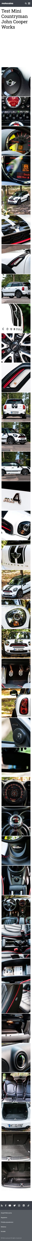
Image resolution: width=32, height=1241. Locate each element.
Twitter (14, 1205)
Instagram (19, 1206)
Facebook (5, 1205)
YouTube (10, 1205)
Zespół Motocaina (6, 1213)
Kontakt (3, 1231)
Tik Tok (28, 1205)
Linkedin (24, 1205)
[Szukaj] (26, 3)
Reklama (3, 1227)
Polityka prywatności (7, 1222)
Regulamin (4, 1217)
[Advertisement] (16, 48)
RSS (2, 1205)
